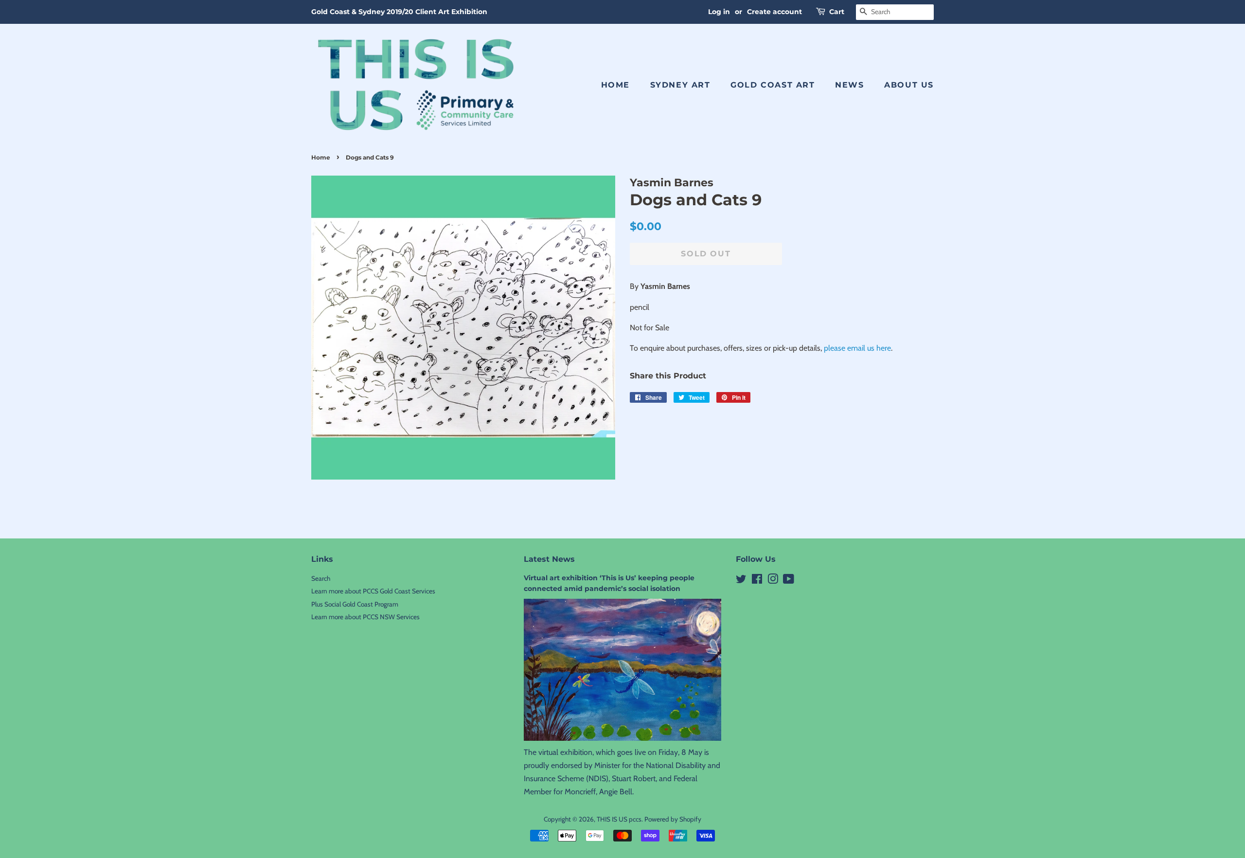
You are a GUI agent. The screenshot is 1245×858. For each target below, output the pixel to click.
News (849, 84)
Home (615, 84)
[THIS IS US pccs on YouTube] (788, 581)
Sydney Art (680, 84)
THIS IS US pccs (619, 819)
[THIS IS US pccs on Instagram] (772, 581)
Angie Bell (615, 791)
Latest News (549, 559)
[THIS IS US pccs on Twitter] (741, 581)
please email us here (857, 348)
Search (320, 578)
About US (909, 84)
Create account (774, 11)
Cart (836, 11)
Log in (719, 11)
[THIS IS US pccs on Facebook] (757, 581)
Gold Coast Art (772, 84)
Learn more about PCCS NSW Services (365, 617)
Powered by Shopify (672, 819)
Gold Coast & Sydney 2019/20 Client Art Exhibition (399, 11)
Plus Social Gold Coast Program (354, 604)
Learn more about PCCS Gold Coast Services (373, 591)
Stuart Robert (634, 778)
